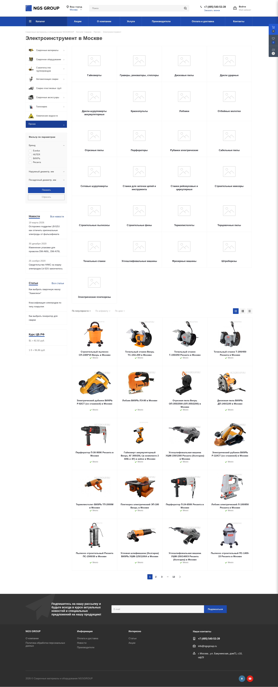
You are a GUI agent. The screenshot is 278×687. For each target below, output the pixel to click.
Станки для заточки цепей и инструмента (139, 188)
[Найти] (185, 8)
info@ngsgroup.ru (207, 646)
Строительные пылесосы (94, 225)
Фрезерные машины (184, 261)
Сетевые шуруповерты (94, 186)
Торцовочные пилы (229, 225)
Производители (85, 647)
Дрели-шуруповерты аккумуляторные (94, 113)
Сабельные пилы (229, 150)
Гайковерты (94, 75)
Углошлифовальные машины (139, 261)
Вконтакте (242, 678)
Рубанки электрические (184, 150)
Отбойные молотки (229, 111)
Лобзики (184, 111)
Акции (132, 642)
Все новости (57, 216)
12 (173, 577)
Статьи (132, 638)
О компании (32, 638)
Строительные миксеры (229, 186)
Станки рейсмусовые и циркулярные (184, 188)
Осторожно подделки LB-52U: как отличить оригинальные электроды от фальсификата (44, 230)
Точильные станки (94, 261)
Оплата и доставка (87, 638)
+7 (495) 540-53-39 (215, 6)
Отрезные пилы (94, 150)
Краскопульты (139, 111)
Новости (81, 642)
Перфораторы (139, 150)
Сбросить (46, 197)
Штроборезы (229, 261)
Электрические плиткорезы (94, 297)
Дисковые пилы (184, 75)
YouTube (250, 678)
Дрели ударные (229, 75)
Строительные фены (139, 225)
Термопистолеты (184, 225)
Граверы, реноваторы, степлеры (139, 75)
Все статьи (58, 283)
